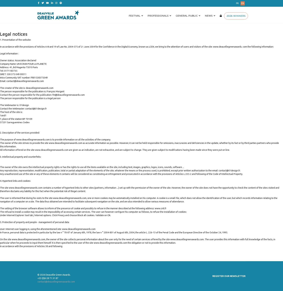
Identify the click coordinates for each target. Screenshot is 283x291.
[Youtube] (47, 3)
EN (242, 3)
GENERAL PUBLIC (187, 15)
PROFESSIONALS (158, 15)
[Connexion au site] (220, 15)
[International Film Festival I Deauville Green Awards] (124, 15)
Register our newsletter (228, 276)
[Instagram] (56, 3)
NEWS (209, 15)
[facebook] (38, 3)
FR (237, 3)
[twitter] (43, 3)
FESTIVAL (134, 15)
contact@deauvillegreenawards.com (56, 281)
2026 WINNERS (235, 15)
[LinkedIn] (52, 3)
